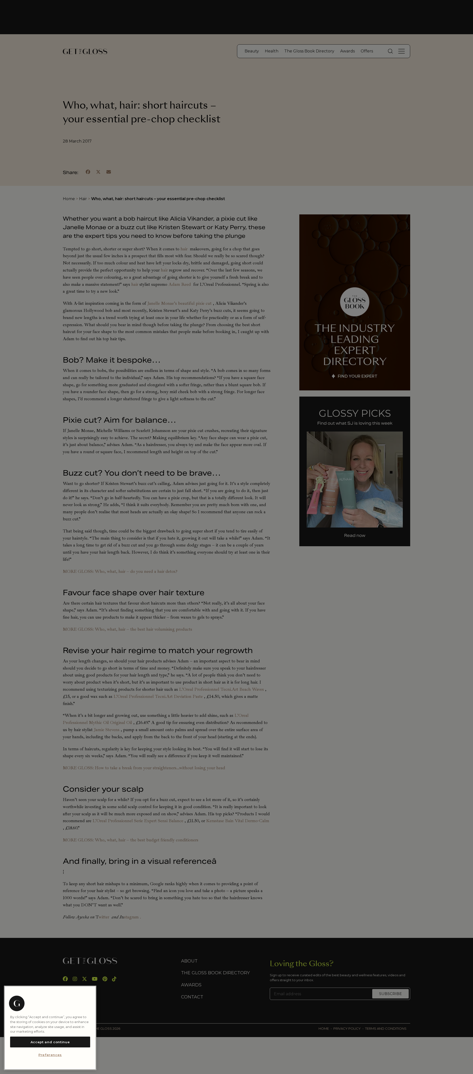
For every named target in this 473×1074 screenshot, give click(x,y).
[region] (50, 1028)
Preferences (50, 1055)
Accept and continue (50, 1042)
